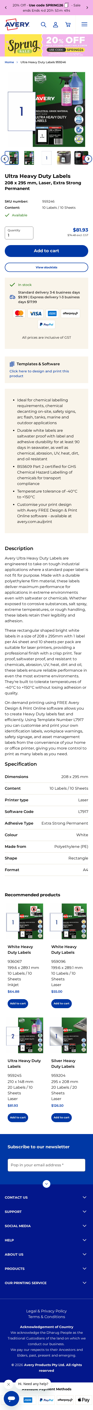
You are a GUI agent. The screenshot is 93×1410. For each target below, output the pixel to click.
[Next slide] (88, 159)
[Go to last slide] (5, 159)
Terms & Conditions (46, 1317)
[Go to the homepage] (17, 25)
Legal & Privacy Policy (46, 1311)
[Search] (43, 24)
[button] (12, 158)
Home (9, 62)
